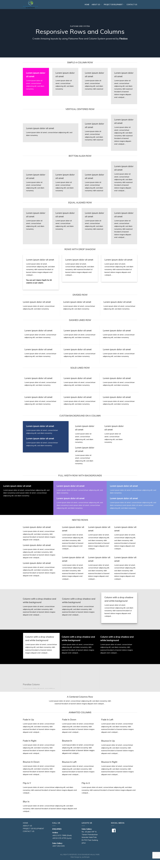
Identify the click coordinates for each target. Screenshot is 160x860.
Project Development (113, 5)
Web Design (74, 857)
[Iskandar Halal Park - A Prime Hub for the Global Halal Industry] (34, 4)
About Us (27, 826)
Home (87, 5)
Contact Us (132, 5)
